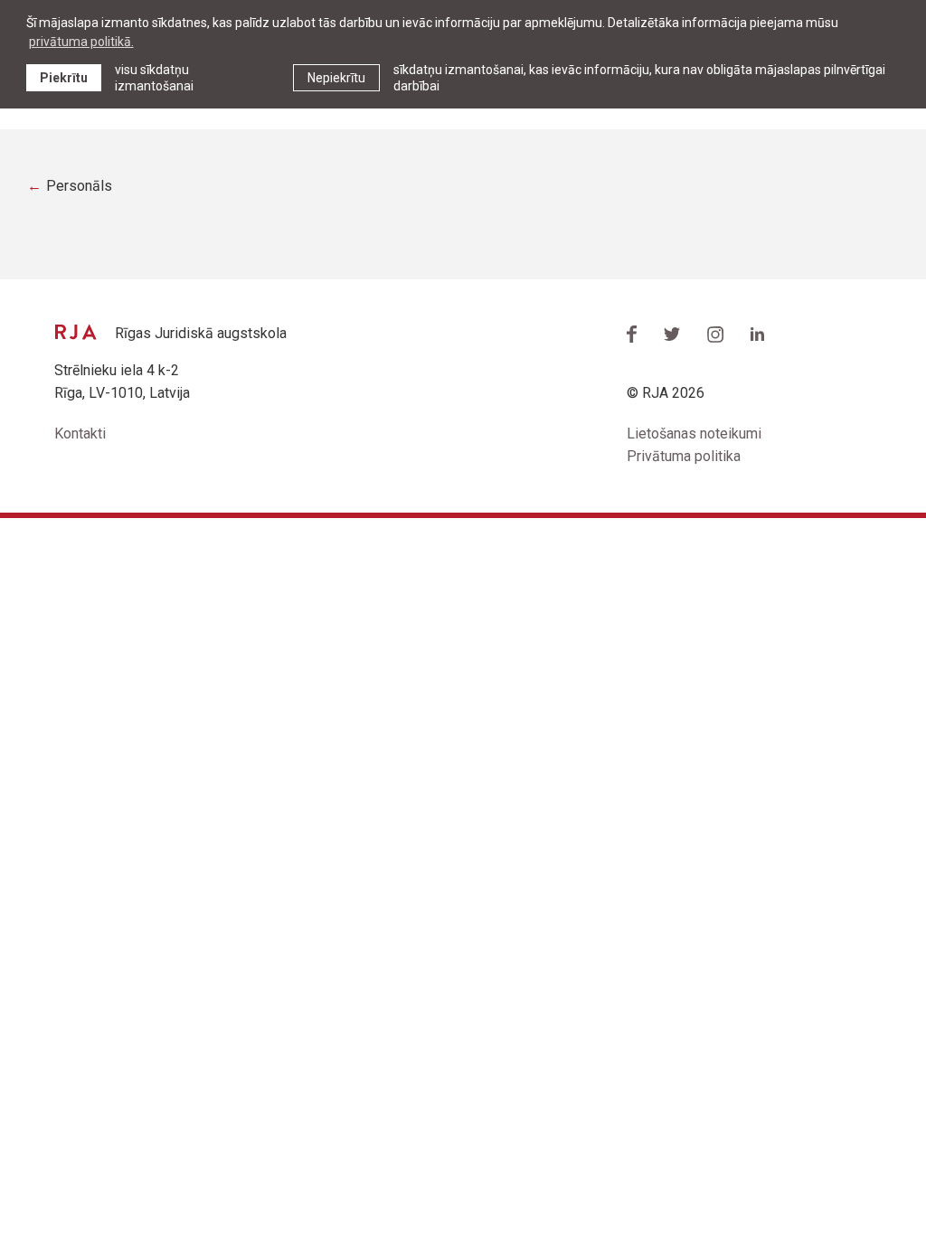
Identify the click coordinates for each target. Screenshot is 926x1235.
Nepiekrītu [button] (336, 78)
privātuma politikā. (81, 41)
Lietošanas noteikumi (694, 433)
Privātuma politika (684, 456)
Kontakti (80, 433)
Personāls (79, 185)
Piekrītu (64, 78)
